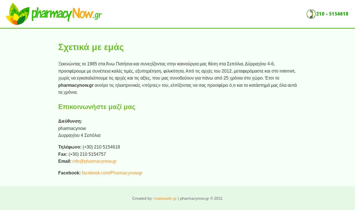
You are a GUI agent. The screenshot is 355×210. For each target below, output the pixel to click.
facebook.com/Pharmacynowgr (112, 173)
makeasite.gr (165, 198)
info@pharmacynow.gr (94, 161)
